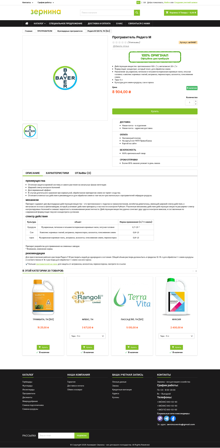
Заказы (115, 385)
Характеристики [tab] (57, 173)
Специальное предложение (65, 23)
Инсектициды (28, 389)
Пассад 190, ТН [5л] (132, 319)
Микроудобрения (30, 401)
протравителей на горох (46, 264)
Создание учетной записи (185, 2)
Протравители (28, 393)
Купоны (115, 397)
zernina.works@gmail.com (181, 424)
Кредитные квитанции (122, 389)
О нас (119, 23)
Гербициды (27, 381)
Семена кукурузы (30, 409)
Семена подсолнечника (33, 405)
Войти (167, 2)
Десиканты (27, 397)
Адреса (115, 393)
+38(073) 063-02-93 (167, 409)
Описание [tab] (33, 173)
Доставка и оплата (99, 23)
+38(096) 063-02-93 (167, 405)
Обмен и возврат (74, 389)
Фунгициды (27, 385)
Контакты (164, 375)
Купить (155, 111)
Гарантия (71, 381)
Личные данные (119, 381)
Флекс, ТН (87, 319)
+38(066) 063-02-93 (167, 401)
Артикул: (184, 42)
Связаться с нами (139, 23)
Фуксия (176, 319)
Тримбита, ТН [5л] (43, 319)
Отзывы (83, 173)
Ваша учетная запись (127, 375)
